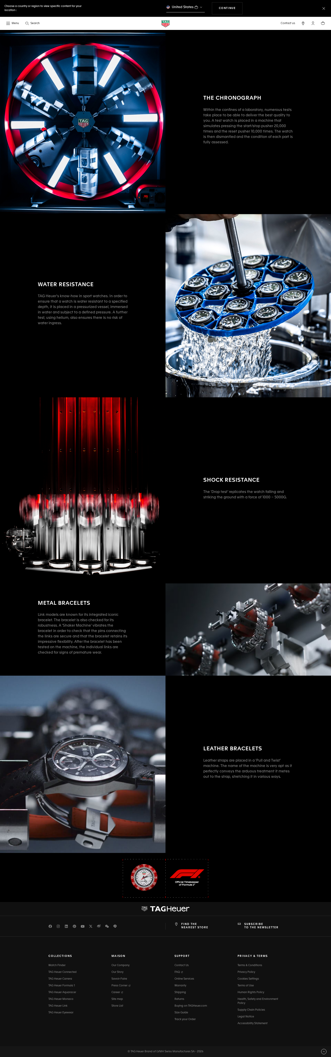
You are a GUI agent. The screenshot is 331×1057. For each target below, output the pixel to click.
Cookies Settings (248, 979)
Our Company (120, 965)
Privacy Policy (246, 972)
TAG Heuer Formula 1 (61, 985)
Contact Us (182, 965)
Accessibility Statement (253, 1023)
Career (116, 992)
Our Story (117, 972)
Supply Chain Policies (251, 1010)
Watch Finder (57, 965)
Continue (231, 8)
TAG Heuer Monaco (60, 999)
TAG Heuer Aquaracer (62, 992)
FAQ (178, 972)
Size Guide (181, 1012)
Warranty (180, 985)
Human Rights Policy (251, 992)
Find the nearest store (194, 926)
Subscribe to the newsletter (261, 926)
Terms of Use (246, 985)
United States (183, 7)
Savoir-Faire (119, 979)
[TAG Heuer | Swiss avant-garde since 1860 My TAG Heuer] (165, 909)
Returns (179, 999)
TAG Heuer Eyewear (60, 1012)
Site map (117, 999)
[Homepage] (165, 23)
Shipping (180, 992)
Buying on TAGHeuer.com (191, 1006)
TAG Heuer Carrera (60, 979)
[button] (313, 23)
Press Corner (119, 985)
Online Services (184, 979)
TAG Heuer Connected (62, 972)
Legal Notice (246, 1016)
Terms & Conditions (250, 965)
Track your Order (185, 1019)
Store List (117, 1006)
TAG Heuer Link (57, 1006)
